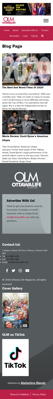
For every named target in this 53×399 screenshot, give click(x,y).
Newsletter (14, 36)
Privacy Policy (39, 394)
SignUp (34, 36)
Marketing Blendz (33, 383)
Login (25, 36)
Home (6, 30)
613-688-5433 (12, 256)
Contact (44, 30)
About (15, 30)
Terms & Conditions (19, 394)
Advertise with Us (30, 30)
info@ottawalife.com (18, 217)
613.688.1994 (12, 259)
